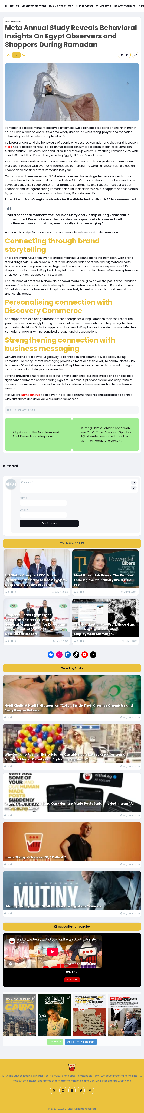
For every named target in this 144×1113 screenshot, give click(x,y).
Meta (8, 147)
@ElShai (72, 971)
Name (24, 498)
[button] (124, 55)
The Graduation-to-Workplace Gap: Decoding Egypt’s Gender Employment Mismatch (104, 629)
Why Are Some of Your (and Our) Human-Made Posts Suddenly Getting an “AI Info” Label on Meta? (69, 805)
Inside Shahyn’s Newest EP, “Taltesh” (35, 857)
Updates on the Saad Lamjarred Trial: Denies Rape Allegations (36, 434)
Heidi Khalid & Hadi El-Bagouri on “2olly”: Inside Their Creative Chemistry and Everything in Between (69, 707)
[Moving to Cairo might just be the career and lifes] (19, 1015)
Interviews (86, 6)
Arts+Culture (127, 6)
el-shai (10, 466)
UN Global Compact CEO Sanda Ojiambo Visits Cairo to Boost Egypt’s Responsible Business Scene (36, 580)
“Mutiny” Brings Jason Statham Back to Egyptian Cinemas (53, 906)
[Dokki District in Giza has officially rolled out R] (124, 1015)
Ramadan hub (31, 395)
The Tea (13, 6)
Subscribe (72, 979)
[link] (135, 55)
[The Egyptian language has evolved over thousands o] (89, 1015)
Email (24, 510)
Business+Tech (63, 6)
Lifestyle (105, 6)
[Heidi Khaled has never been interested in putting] (54, 1015)
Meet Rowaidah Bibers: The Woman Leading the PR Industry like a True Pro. (103, 580)
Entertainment (36, 6)
